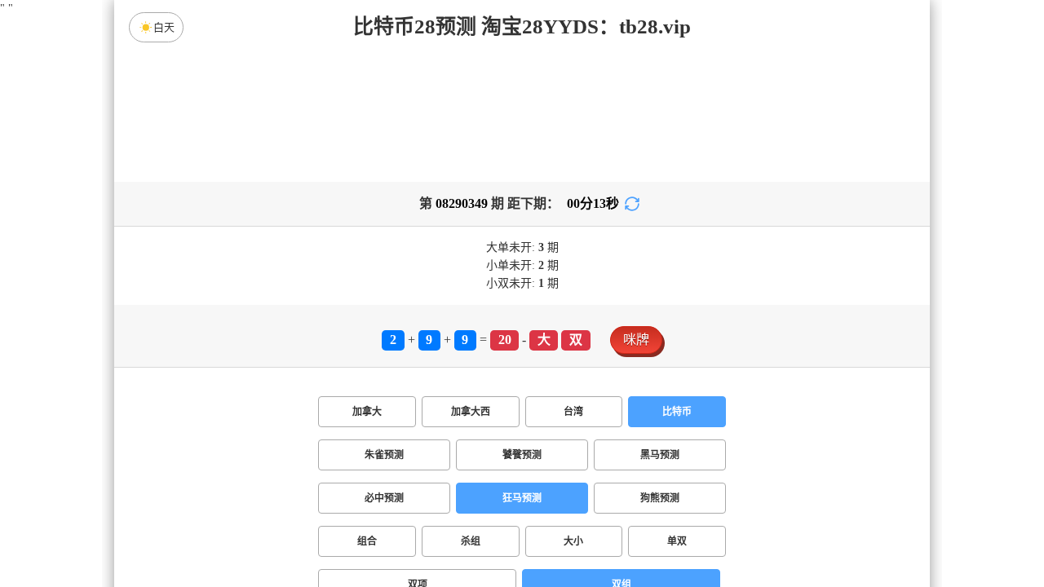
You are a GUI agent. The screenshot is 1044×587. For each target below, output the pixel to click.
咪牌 (636, 339)
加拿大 (367, 411)
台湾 (573, 411)
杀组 (470, 541)
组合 (367, 541)
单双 (677, 541)
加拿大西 (470, 411)
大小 (573, 541)
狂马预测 (522, 498)
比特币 (677, 411)
